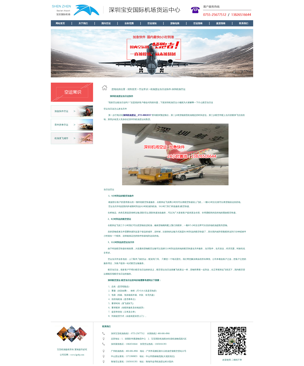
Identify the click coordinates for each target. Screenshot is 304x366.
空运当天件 (113, 206)
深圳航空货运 (114, 280)
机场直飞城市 (61, 138)
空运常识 (143, 89)
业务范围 (129, 23)
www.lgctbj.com (77, 355)
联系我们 (243, 23)
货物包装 (174, 23)
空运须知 (152, 23)
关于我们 (83, 23)
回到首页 (132, 89)
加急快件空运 (61, 111)
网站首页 (60, 23)
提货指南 (220, 23)
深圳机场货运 (116, 96)
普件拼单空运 (61, 124)
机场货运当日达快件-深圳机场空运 (167, 89)
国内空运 (106, 23)
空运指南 (197, 23)
